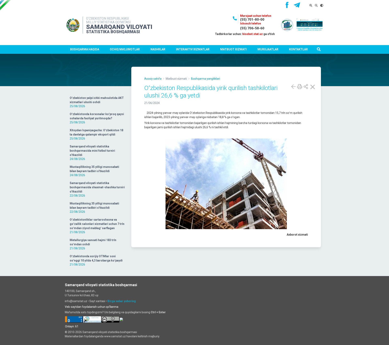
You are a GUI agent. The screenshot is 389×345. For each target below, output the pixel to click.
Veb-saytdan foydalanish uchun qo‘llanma (91, 306)
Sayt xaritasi (97, 301)
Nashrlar (158, 49)
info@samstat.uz (76, 301)
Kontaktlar (298, 49)
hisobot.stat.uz (252, 34)
